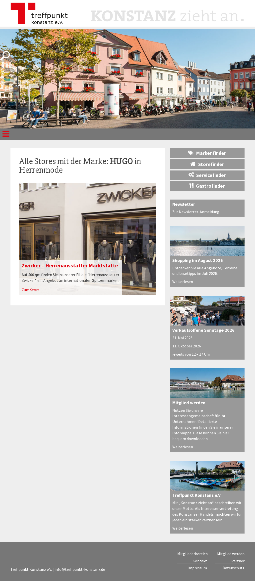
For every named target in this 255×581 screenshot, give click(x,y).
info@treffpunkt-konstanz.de (80, 569)
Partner (238, 560)
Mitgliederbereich (192, 553)
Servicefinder (211, 175)
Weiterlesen (182, 281)
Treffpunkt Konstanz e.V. (197, 495)
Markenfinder (211, 153)
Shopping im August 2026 (197, 260)
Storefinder (211, 164)
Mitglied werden (188, 403)
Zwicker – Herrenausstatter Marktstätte (70, 265)
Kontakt (199, 560)
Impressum (197, 567)
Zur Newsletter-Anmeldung (195, 211)
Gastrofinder (210, 186)
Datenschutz (234, 567)
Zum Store (31, 289)
